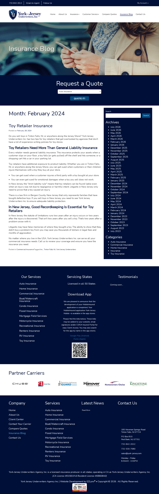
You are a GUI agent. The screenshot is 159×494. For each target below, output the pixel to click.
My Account (142, 3)
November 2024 (119, 186)
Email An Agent (33, 3)
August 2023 (117, 228)
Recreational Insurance (32, 326)
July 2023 (116, 231)
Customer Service (90, 14)
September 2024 (119, 192)
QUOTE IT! (79, 98)
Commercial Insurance (25, 249)
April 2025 (116, 171)
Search (108, 111)
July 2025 (116, 162)
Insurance (74, 14)
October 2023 (118, 222)
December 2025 (119, 147)
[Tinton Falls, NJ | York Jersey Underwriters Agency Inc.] (25, 14)
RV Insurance (26, 336)
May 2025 (116, 168)
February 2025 (118, 177)
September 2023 (119, 225)
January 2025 (117, 180)
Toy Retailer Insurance (30, 126)
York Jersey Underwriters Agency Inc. (39, 481)
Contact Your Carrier (20, 424)
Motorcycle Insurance (31, 321)
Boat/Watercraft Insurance (28, 299)
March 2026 (117, 138)
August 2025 (117, 159)
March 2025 (117, 174)
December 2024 (119, 183)
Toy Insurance (117, 253)
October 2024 (118, 189)
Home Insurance (119, 247)
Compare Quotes (109, 14)
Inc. (41, 249)
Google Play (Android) (79, 336)
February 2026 (118, 141)
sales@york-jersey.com (131, 453)
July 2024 (116, 195)
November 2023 (119, 219)
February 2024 (118, 210)
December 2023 (119, 216)
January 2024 (117, 213)
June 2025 (116, 165)
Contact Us (140, 14)
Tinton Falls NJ (49, 249)
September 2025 (119, 156)
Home (52, 14)
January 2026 (117, 144)
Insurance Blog (126, 14)
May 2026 (116, 132)
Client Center (16, 419)
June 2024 (116, 198)
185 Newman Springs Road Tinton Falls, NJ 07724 (133, 430)
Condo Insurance (28, 306)
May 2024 (116, 201)
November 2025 (119, 150)
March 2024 (117, 207)
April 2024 (116, 204)
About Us (63, 14)
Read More (86, 410)
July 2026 (116, 127)
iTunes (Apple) (79, 339)
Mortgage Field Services (33, 316)
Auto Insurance (118, 241)
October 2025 (118, 153)
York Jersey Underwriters (66, 249)
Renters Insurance (29, 331)
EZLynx (90, 481)
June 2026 (116, 129)
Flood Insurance (28, 311)
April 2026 (116, 135)
